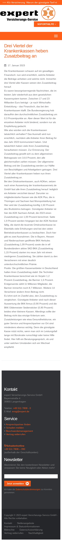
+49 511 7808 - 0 (22, 408)
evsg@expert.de (20, 411)
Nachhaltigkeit (35, 533)
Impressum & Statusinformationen (22, 526)
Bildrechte (9, 529)
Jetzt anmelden (15, 483)
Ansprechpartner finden (18, 424)
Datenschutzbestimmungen (28, 489)
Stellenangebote (25, 523)
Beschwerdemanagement (19, 431)
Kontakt (8, 523)
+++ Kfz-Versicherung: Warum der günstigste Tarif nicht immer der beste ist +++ (31, 2)
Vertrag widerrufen (15, 434)
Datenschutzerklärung (31, 529)
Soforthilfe (46, 24)
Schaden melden (15, 427)
